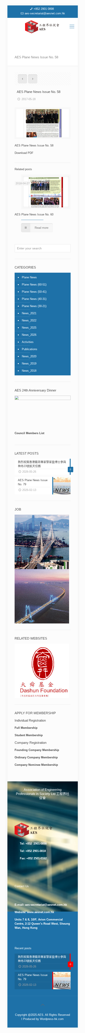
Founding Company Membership (37, 750)
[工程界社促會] (42, 26)
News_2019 (29, 363)
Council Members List (29, 433)
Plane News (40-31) (34, 299)
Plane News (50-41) (34, 291)
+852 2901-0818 (36, 851)
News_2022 (29, 320)
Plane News (29, 277)
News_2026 (29, 334)
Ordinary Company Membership (36, 757)
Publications (29, 349)
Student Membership (29, 735)
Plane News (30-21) (34, 306)
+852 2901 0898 (44, 8)
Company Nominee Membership (36, 764)
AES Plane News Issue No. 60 (34, 214)
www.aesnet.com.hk (40, 912)
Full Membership (26, 727)
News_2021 (29, 313)
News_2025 (29, 327)
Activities (28, 342)
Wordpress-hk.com (52, 1019)
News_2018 (29, 370)
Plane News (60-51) (34, 284)
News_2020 (29, 356)
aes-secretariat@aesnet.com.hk (45, 13)
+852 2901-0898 (36, 843)
